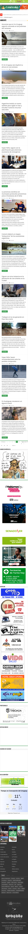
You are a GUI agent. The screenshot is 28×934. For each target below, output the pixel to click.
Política (13, 866)
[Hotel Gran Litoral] (12, 682)
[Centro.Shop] (12, 669)
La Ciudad (14, 854)
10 (1, 445)
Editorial (2, 864)
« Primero (3, 442)
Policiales (14, 864)
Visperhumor (15, 871)
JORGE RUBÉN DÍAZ (17, 880)
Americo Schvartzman (6, 878)
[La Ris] (12, 606)
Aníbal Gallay (20, 882)
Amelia (1, 849)
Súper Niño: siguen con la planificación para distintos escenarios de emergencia (11, 150)
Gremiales (14, 847)
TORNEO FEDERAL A (11, 890)
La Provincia (14, 856)
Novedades (14, 861)
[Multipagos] (12, 696)
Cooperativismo (3, 854)
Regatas (23, 888)
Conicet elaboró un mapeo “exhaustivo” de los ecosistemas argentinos (13, 236)
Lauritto (9, 888)
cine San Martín (16, 892)
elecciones (4, 890)
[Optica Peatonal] (12, 620)
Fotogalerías (3, 871)
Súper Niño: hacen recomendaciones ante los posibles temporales (11, 359)
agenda (8, 882)
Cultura (2, 859)
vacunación (4, 882)
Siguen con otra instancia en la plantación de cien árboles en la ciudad (13, 278)
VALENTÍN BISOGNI (20, 890)
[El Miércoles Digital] (14, 7)
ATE (15, 884)
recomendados (5, 884)
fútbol (19, 888)
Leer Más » (5, 59)
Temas (3, 875)
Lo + (13, 875)
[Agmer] (12, 643)
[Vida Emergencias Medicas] (12, 657)
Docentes (14, 888)
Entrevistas (2, 869)
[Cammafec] (12, 593)
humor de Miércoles (6, 886)
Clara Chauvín (4, 888)
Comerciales (3, 852)
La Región (14, 859)
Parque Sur (11, 884)
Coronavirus (4, 880)
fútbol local (9, 892)
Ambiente (12, 30)
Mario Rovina (14, 882)
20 (4, 445)
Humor (13, 849)
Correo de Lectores (4, 856)
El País (1, 866)
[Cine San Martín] (12, 630)
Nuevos (8, 875)
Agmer (22, 878)
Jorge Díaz (19, 884)
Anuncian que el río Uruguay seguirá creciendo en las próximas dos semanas (14, 26)
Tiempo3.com (16, 813)
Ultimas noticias (15, 869)
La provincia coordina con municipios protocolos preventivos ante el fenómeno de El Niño (14, 194)
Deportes (2, 861)
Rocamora (10, 880)
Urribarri (20, 886)
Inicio (1, 17)
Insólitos (14, 852)
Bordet (12, 886)
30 (7, 445)
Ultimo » (14, 445)
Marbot (16, 886)
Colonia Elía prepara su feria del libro (11, 14)
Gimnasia (13, 878)
